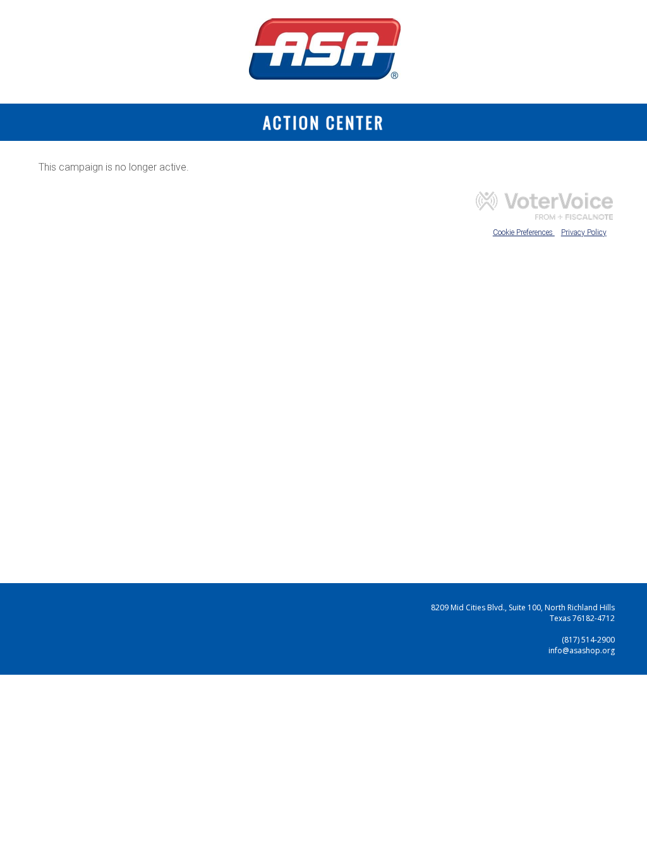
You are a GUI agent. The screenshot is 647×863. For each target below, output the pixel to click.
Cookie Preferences (524, 232)
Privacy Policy (584, 232)
